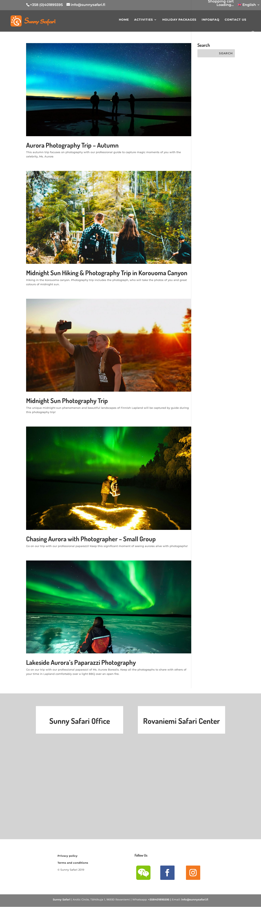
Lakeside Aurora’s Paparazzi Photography (81, 662)
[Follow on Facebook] (167, 873)
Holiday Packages (179, 19)
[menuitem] (249, 6)
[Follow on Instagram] (193, 873)
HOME (124, 19)
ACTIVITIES (143, 19)
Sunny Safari (61, 899)
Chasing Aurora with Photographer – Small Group (91, 539)
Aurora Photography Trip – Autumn (72, 145)
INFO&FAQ (210, 19)
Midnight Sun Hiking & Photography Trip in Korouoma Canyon (106, 273)
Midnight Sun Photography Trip (67, 400)
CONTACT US (235, 19)
